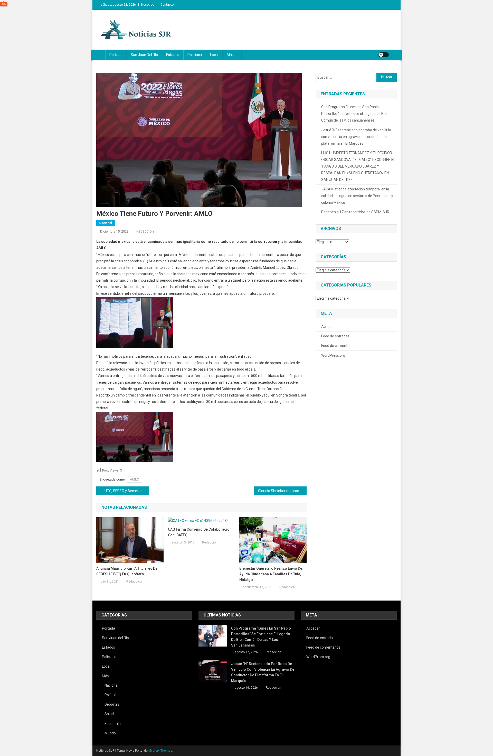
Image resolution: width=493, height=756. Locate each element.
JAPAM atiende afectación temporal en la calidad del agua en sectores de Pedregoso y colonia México (357, 196)
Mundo (110, 733)
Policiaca (194, 55)
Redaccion (145, 231)
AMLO (134, 479)
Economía (113, 724)
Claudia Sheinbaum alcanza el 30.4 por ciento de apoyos (282, 491)
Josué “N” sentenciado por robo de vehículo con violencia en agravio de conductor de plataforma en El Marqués (356, 136)
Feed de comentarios (338, 346)
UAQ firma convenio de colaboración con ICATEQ (200, 532)
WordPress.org (333, 355)
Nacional (105, 223)
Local (214, 55)
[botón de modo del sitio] (383, 54)
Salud (109, 714)
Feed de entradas (335, 336)
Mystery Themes (160, 750)
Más (230, 55)
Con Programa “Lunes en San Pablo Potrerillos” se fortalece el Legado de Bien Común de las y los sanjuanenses (354, 113)
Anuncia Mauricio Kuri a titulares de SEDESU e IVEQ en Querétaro (126, 571)
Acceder (328, 327)
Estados (172, 55)
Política (110, 695)
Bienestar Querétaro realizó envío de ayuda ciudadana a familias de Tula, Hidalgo (270, 574)
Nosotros (147, 4)
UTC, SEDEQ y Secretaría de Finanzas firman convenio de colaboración (127, 491)
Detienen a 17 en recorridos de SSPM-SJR (355, 212)
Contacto (167, 4)
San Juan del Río (144, 55)
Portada (115, 55)
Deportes (112, 704)
